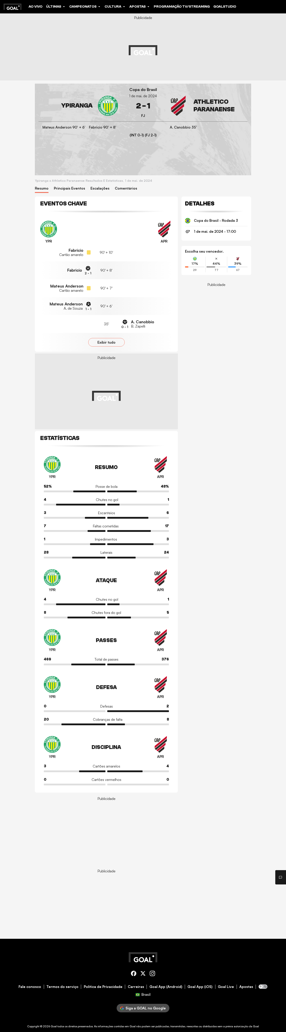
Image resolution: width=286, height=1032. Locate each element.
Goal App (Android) (165, 987)
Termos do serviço (62, 987)
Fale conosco (30, 987)
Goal (54, 1026)
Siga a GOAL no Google (146, 1008)
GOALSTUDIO (224, 6)
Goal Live (226, 987)
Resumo (41, 188)
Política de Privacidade (103, 987)
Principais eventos (69, 188)
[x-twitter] (143, 974)
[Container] (78, 106)
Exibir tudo (106, 342)
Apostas (246, 987)
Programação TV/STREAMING (182, 6)
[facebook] (133, 974)
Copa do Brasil (143, 89)
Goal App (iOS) (199, 987)
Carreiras (136, 987)
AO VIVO (35, 6)
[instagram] (152, 974)
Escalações (99, 188)
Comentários (126, 188)
